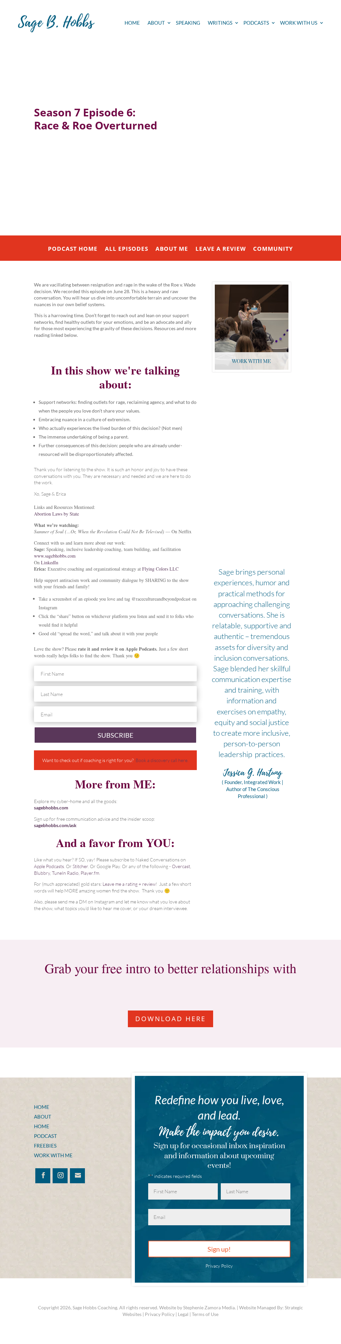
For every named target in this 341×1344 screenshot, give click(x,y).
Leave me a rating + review (129, 884)
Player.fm (90, 873)
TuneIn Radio (65, 873)
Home (132, 23)
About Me (172, 249)
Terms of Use (205, 1314)
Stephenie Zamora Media (209, 1307)
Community (273, 249)
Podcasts (256, 23)
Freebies (45, 1146)
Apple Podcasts (49, 866)
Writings (220, 23)
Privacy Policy (219, 1266)
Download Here (170, 1018)
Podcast (45, 1136)
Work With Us (298, 23)
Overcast (181, 866)
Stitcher (80, 866)
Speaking (188, 23)
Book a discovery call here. (162, 760)
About (156, 23)
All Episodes (126, 249)
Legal (183, 1314)
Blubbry (42, 873)
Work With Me (53, 1155)
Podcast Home (73, 249)
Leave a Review (220, 249)
